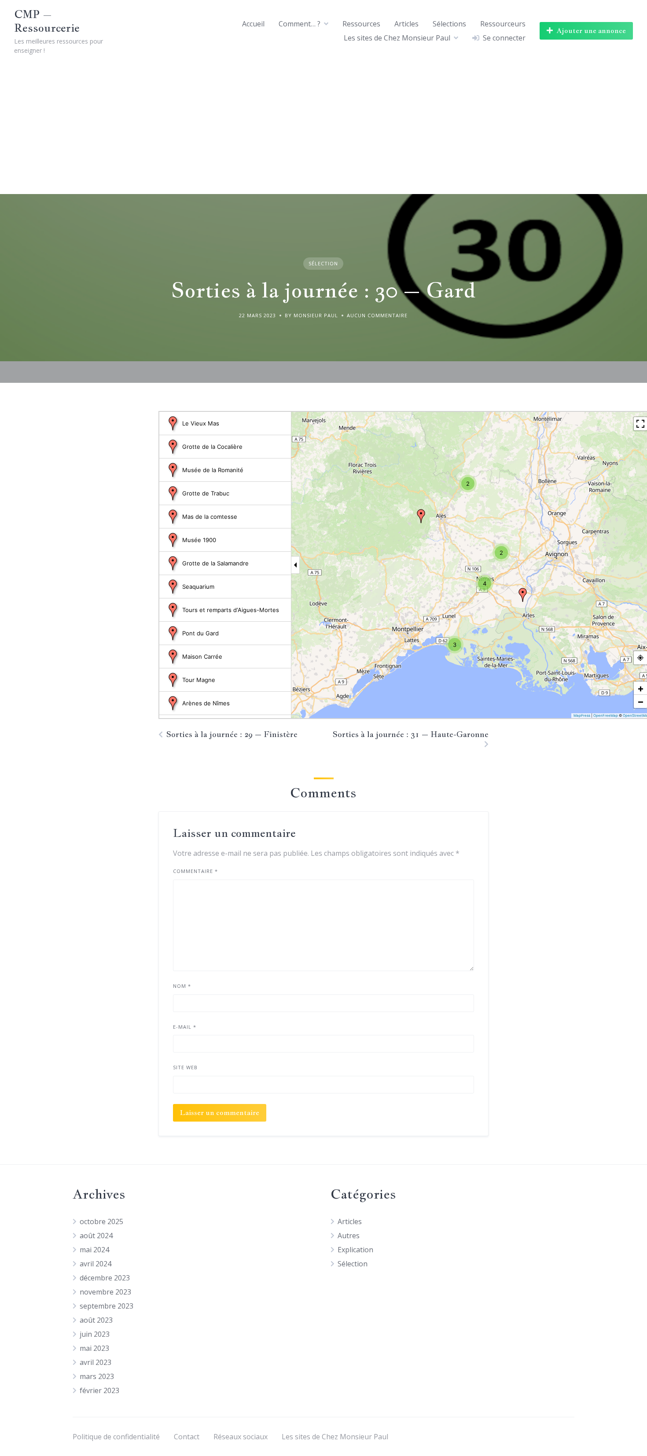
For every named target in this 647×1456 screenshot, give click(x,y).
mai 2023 (94, 1348)
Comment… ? (299, 24)
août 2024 (96, 1235)
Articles (406, 24)
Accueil (253, 24)
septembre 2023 (106, 1306)
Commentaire (195, 871)
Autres (349, 1235)
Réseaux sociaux (240, 1436)
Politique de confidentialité (116, 1436)
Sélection (323, 263)
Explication (355, 1249)
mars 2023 (97, 1376)
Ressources (361, 24)
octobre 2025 (101, 1221)
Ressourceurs (503, 24)
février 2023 (99, 1390)
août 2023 (96, 1320)
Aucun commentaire (377, 315)
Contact (186, 1436)
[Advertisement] (323, 128)
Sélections (449, 24)
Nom (182, 986)
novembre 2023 (105, 1292)
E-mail (184, 1026)
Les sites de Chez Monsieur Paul (397, 38)
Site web (185, 1067)
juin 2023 (95, 1334)
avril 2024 (95, 1264)
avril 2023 (95, 1362)
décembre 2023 (105, 1278)
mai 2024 (94, 1249)
